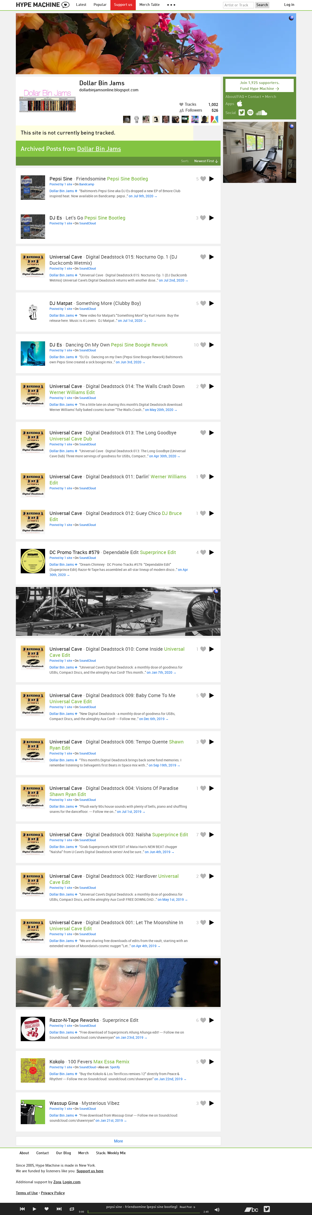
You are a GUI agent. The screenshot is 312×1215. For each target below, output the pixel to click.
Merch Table (149, 5)
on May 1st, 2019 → (173, 899)
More (118, 1141)
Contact (254, 97)
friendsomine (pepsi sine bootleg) (151, 1207)
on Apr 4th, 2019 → (146, 945)
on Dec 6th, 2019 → (154, 718)
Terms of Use (27, 1192)
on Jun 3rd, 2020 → (131, 362)
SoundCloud (87, 223)
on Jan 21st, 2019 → (111, 1120)
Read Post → (187, 1207)
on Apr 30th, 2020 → (164, 456)
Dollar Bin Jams (102, 83)
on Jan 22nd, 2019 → (170, 1079)
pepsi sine (114, 1207)
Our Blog (63, 1153)
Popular (100, 5)
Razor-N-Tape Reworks (74, 1020)
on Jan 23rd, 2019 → (131, 1037)
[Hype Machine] (44, 5)
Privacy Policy (53, 1192)
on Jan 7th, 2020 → (161, 672)
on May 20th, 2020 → (161, 409)
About (24, 1153)
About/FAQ (234, 97)
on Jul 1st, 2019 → (131, 811)
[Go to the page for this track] (33, 187)
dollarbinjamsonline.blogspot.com (108, 90)
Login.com (71, 1181)
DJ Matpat (60, 303)
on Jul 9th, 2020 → (143, 196)
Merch (270, 97)
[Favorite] (203, 178)
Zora (57, 1181)
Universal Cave (65, 256)
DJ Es (55, 217)
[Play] (211, 178)
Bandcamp (86, 184)
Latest (81, 5)
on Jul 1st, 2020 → (132, 320)
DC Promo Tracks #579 (74, 552)
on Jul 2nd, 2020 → (173, 280)
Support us (123, 5)
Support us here (90, 1170)
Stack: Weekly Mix (111, 1153)
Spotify (115, 1067)
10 (196, 345)
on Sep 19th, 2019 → (164, 765)
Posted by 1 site (60, 184)
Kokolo (56, 1061)
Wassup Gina (63, 1103)
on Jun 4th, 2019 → (160, 851)
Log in (289, 5)
